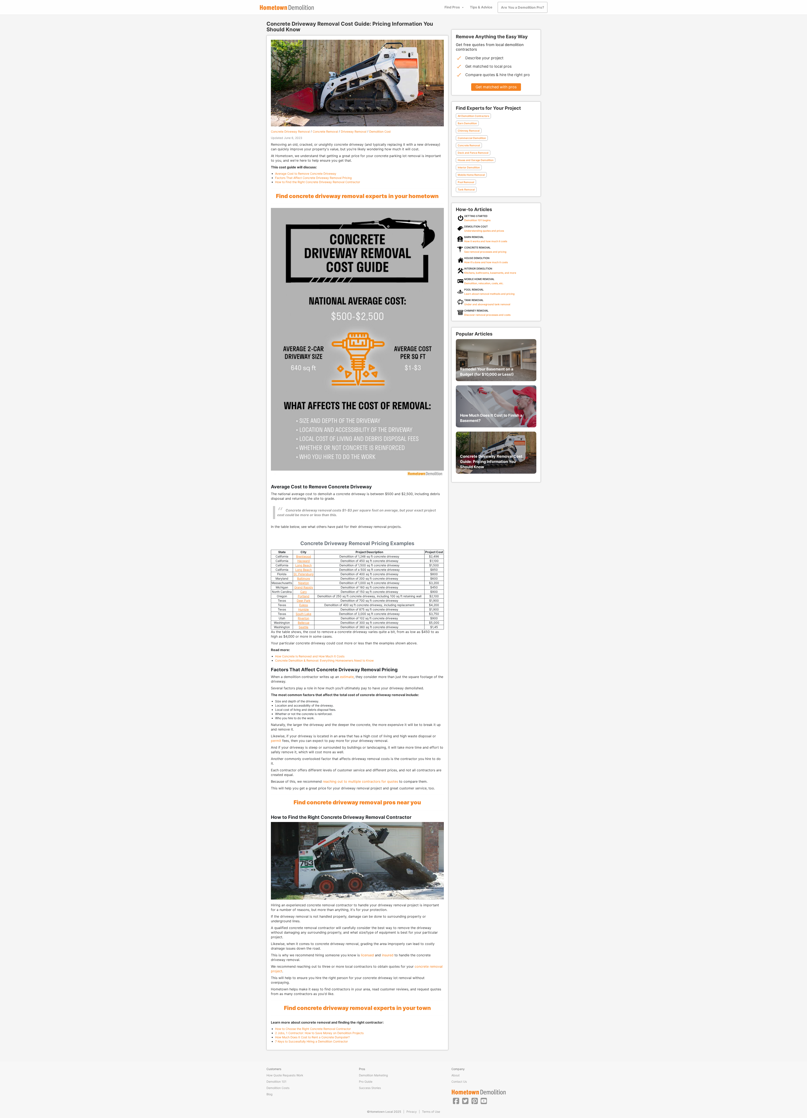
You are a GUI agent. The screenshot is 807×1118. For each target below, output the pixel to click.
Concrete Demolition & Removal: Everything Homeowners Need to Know (324, 660)
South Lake (303, 614)
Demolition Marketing (373, 1075)
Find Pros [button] (452, 7)
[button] (456, 1100)
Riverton (303, 618)
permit (276, 741)
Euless (303, 605)
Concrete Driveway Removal (290, 131)
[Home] (287, 7)
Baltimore (303, 578)
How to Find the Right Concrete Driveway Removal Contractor (317, 182)
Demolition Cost (380, 131)
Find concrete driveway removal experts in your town (357, 1007)
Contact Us (459, 1081)
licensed (367, 955)
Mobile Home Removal (471, 174)
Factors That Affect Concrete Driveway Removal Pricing (313, 178)
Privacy (411, 1111)
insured (387, 955)
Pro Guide (365, 1081)
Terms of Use (431, 1111)
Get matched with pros (496, 87)
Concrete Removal (325, 131)
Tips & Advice (481, 7)
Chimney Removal (469, 130)
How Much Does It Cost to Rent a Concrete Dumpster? (312, 1037)
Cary (303, 591)
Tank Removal (466, 189)
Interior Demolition (469, 167)
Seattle (303, 627)
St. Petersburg (304, 574)
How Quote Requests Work (284, 1075)
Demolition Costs (277, 1088)
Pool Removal (466, 182)
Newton (303, 583)
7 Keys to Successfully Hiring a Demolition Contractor (311, 1041)
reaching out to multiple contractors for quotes (360, 781)
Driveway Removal (353, 131)
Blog (269, 1094)
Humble (303, 609)
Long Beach (303, 565)
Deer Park (303, 600)
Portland (303, 596)
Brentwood (303, 556)
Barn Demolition (467, 123)
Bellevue (303, 622)
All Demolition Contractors (473, 116)
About (455, 1075)
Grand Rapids (303, 587)
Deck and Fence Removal (473, 152)
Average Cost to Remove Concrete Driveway (305, 173)
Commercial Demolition (472, 138)
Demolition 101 (276, 1081)
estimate (347, 677)
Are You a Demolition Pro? (522, 7)
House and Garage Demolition (475, 160)
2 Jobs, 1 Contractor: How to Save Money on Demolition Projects (319, 1033)
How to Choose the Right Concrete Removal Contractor (313, 1029)
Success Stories (370, 1088)
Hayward (303, 561)
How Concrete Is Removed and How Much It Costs (309, 656)
